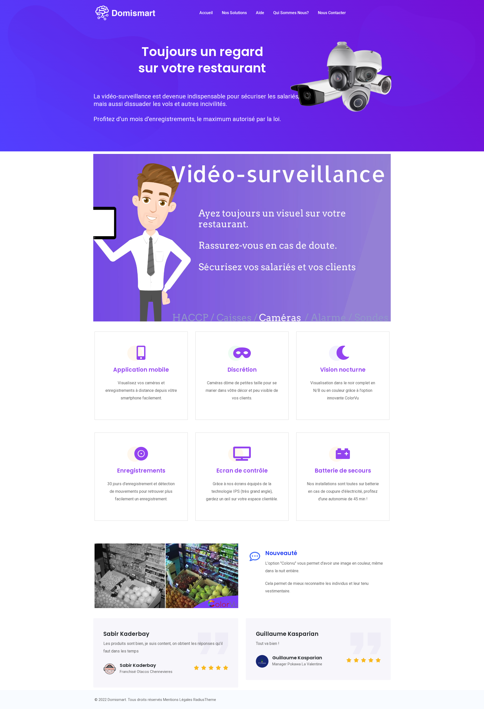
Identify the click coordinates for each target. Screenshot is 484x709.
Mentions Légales (177, 699)
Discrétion (242, 370)
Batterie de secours (343, 471)
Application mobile (141, 370)
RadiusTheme (204, 699)
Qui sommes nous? (291, 12)
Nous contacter (332, 12)
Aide (260, 12)
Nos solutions (234, 12)
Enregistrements (141, 471)
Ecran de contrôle (242, 471)
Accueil (206, 12)
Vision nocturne (343, 370)
